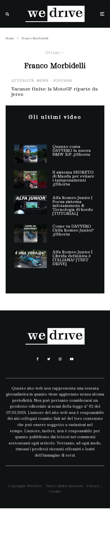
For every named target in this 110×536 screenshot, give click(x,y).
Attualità (22, 80)
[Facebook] (37, 359)
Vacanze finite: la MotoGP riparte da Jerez (54, 91)
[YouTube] (72, 359)
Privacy (93, 486)
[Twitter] (48, 359)
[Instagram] (60, 359)
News (43, 80)
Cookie (55, 491)
